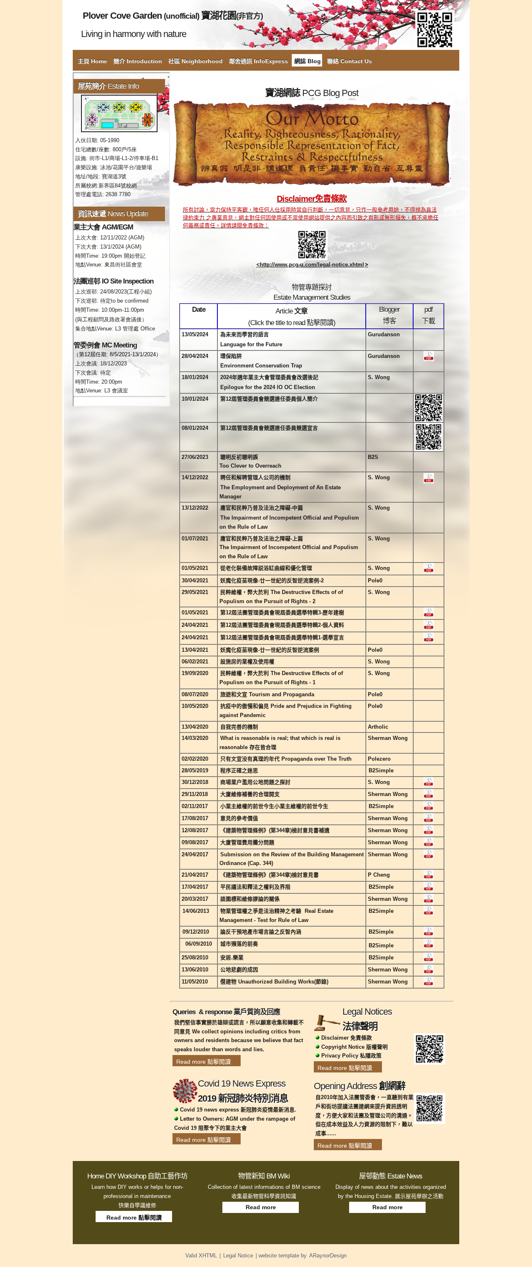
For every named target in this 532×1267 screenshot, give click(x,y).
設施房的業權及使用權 (247, 661)
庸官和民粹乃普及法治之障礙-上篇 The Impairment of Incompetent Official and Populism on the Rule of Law (288, 547)
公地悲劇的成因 (239, 969)
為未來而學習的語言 (244, 334)
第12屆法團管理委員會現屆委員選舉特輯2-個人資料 (282, 625)
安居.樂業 (232, 957)
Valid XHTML (201, 1255)
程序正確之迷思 (239, 770)
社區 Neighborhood (195, 61)
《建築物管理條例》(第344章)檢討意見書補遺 (275, 830)
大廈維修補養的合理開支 (250, 794)
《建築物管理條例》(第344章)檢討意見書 (269, 875)
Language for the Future (251, 344)
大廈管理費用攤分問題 (247, 842)
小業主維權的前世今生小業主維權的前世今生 (274, 806)
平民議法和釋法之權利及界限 (255, 887)
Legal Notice (238, 1255)
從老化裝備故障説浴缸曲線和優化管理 (266, 568)
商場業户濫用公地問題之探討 (255, 782)
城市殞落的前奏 (239, 944)
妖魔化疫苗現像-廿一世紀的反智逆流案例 (269, 650)
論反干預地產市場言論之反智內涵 (260, 932)
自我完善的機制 (239, 727)
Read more (261, 1207)
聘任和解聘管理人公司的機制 (255, 477)
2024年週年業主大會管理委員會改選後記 (269, 377)
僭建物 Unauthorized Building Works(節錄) (274, 982)
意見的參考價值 (239, 818)
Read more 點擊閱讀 (203, 1061)
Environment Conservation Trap (261, 365)
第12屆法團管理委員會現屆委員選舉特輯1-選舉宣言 (282, 637)
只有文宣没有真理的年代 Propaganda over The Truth (286, 759)
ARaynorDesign (328, 1255)
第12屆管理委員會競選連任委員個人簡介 (269, 399)
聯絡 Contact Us (349, 61)
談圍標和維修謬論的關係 (250, 899)
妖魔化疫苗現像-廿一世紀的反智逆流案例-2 (272, 580)
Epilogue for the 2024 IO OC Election (267, 387)
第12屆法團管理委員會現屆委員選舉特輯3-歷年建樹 (282, 612)
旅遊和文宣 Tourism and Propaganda (267, 694)
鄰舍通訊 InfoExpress (258, 61)
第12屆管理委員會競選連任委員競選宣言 (269, 428)
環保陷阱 (231, 356)
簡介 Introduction (137, 61)
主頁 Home (92, 61)
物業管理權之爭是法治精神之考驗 (260, 911)
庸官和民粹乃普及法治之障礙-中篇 (261, 508)
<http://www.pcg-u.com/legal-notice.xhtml (310, 264)
